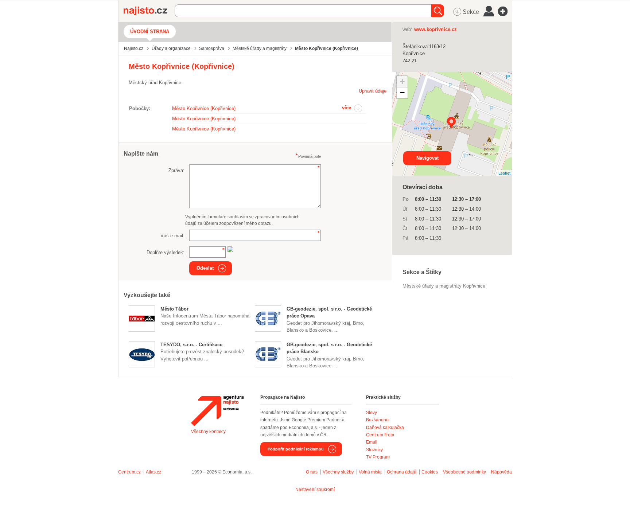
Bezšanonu (377, 419)
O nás (312, 472)
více (346, 107)
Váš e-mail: (172, 235)
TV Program (378, 457)
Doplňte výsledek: (165, 252)
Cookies (429, 472)
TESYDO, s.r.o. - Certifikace (191, 344)
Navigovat (427, 158)
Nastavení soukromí (315, 489)
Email (371, 442)
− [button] (402, 92)
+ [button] (402, 81)
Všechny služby (339, 472)
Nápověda (501, 472)
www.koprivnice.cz (435, 29)
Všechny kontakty (208, 431)
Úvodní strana (149, 31)
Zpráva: (176, 170)
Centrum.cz (129, 472)
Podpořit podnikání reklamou (296, 449)
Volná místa (370, 472)
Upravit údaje (372, 91)
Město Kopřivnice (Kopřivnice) (204, 108)
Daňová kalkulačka (385, 427)
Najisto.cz (149, 10)
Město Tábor (174, 309)
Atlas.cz (153, 472)
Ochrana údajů (401, 472)
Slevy (371, 412)
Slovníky (374, 449)
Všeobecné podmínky (464, 472)
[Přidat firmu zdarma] (505, 11)
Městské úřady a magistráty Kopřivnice (443, 286)
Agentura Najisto (217, 410)
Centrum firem (380, 434)
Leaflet (504, 173)
